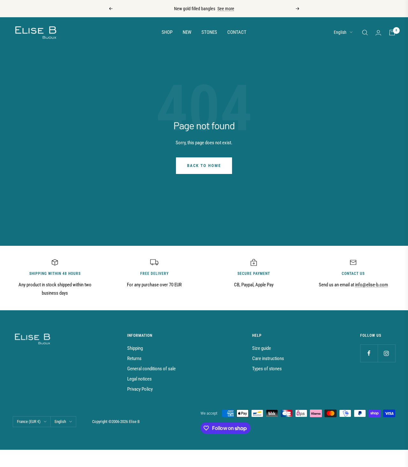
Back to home (204, 165)
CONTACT (236, 32)
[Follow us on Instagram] (386, 353)
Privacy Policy (140, 389)
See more (225, 8)
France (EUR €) (28, 421)
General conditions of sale (151, 369)
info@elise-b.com (371, 285)
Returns (134, 358)
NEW (187, 32)
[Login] (378, 32)
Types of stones (267, 369)
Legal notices (139, 379)
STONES (209, 32)
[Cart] (392, 32)
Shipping (135, 348)
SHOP (167, 32)
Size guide (261, 348)
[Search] (365, 32)
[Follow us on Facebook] (369, 353)
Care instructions (268, 358)
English (340, 32)
